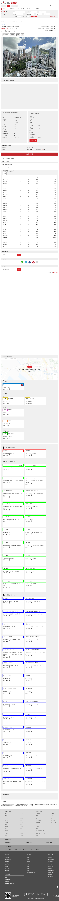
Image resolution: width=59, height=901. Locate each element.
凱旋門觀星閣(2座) (40, 830)
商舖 (38, 8)
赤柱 (22, 820)
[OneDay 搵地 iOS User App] (30, 894)
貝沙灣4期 (38, 820)
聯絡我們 (7, 864)
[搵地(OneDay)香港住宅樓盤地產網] (9, 2)
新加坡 (25, 849)
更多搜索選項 (52, 16)
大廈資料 (13, 34)
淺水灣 (22, 815)
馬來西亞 (31, 849)
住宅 (4, 8)
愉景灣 (6, 826)
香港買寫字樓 (51, 870)
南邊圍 (22, 828)
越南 (10, 849)
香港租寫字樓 (51, 859)
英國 (28, 868)
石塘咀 (22, 826)
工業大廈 (22, 8)
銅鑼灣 (22, 818)
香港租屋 (50, 857)
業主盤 (4, 14)
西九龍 (6, 822)
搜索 (34, 16)
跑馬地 (6, 818)
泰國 (20, 849)
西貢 (6, 824)
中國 (28, 857)
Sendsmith (55, 272)
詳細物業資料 (5, 34)
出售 (5, 173)
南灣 (37, 818)
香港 (6, 849)
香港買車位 (50, 876)
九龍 (37, 826)
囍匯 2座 (38, 822)
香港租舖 (50, 864)
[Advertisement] (29, 96)
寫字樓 (12, 8)
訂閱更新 (33, 140)
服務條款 (38, 898)
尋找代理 (7, 868)
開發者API (7, 879)
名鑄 (37, 828)
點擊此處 (29, 367)
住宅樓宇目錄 (8, 842)
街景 (22, 34)
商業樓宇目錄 (29, 842)
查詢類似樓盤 (29, 154)
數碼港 (22, 833)
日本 (28, 859)
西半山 (6, 813)
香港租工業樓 (51, 861)
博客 (6, 877)
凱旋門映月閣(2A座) (40, 833)
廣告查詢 (7, 861)
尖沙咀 (22, 822)
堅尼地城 (23, 824)
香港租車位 (50, 866)
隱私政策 (42, 898)
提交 (19, 255)
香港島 (38, 813)
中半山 (6, 828)
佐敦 (6, 835)
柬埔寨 (28, 861)
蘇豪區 (22, 813)
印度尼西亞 (38, 849)
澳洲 (28, 866)
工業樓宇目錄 (49, 842)
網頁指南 (7, 870)
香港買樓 (50, 868)
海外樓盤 (7, 881)
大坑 (22, 835)
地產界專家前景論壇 (9, 883)
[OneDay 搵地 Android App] (42, 894)
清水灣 (6, 820)
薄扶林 (6, 833)
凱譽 (37, 835)
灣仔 (6, 815)
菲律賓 (15, 849)
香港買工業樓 (51, 872)
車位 (29, 8)
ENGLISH (54, 6)
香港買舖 (50, 874)
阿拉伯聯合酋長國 (31, 872)
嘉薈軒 (37, 815)
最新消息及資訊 (8, 859)
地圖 (18, 34)
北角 (22, 830)
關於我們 (7, 857)
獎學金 (6, 866)
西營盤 (6, 830)
